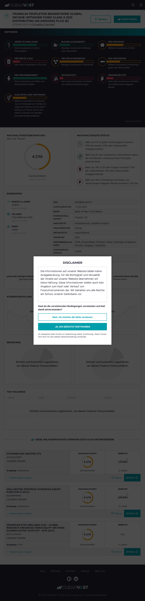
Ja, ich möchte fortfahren (72, 326)
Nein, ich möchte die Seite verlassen (72, 317)
